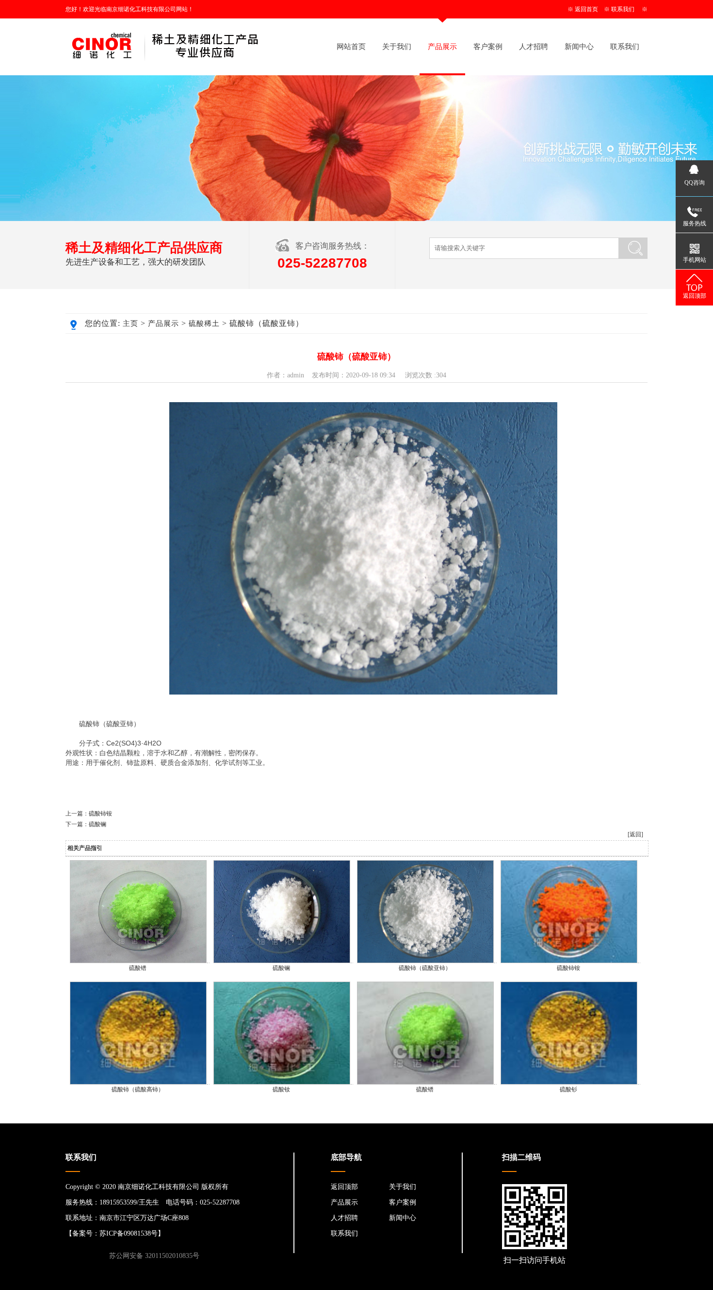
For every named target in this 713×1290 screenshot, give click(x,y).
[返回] (635, 834)
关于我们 (396, 47)
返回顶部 (344, 1186)
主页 (130, 323)
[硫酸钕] (281, 1082)
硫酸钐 (568, 1089)
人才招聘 (533, 47)
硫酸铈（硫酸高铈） (138, 1089)
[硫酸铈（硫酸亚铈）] (425, 961)
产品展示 (442, 47)
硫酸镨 (137, 968)
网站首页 (351, 47)
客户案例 (487, 47)
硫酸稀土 (204, 323)
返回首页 (586, 9)
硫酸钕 (281, 1089)
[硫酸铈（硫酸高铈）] (138, 1082)
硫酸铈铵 (100, 813)
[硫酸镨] (138, 961)
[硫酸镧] (281, 961)
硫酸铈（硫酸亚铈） (425, 968)
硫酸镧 (97, 824)
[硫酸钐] (569, 1082)
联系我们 (622, 9)
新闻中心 (579, 47)
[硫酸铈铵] (569, 961)
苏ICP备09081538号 (128, 1233)
